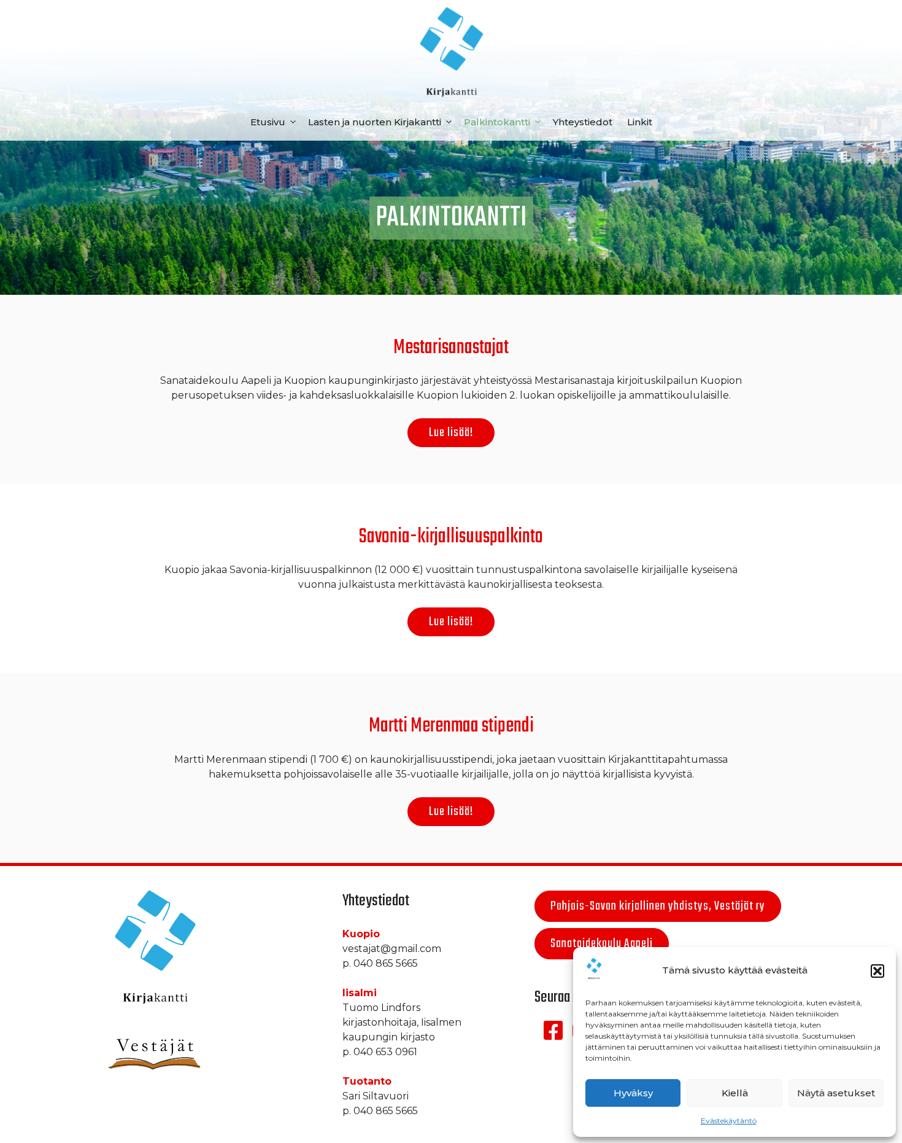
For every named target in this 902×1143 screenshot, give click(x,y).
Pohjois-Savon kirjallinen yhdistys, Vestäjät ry (657, 906)
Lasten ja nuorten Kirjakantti (374, 122)
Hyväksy (633, 1093)
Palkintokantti (497, 122)
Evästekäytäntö (729, 1120)
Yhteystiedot (582, 122)
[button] (877, 971)
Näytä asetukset (836, 1093)
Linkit (639, 122)
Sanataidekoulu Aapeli (601, 943)
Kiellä (735, 1093)
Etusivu (267, 122)
